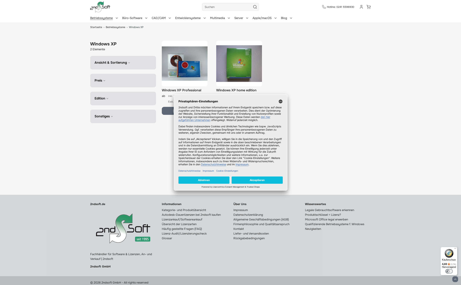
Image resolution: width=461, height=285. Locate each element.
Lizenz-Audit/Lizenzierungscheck (184, 233)
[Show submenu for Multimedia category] (229, 18)
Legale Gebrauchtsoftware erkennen (329, 210)
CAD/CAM (159, 18)
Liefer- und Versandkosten (251, 233)
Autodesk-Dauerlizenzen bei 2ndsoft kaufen (191, 215)
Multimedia (217, 18)
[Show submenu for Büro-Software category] (146, 18)
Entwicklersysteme (188, 18)
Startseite (96, 27)
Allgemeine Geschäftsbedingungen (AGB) (261, 219)
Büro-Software (132, 18)
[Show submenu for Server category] (247, 18)
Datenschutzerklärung (248, 215)
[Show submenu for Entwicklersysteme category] (204, 18)
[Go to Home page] (100, 6)
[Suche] (255, 7)
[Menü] (455, 249)
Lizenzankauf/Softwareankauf (182, 219)
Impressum (240, 210)
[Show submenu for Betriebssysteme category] (117, 18)
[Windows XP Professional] (185, 63)
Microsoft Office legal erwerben (326, 219)
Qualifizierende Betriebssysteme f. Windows (334, 224)
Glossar (167, 238)
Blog (284, 18)
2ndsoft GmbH (100, 266)
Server (238, 18)
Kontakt (238, 229)
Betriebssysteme (101, 18)
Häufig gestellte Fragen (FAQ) (182, 229)
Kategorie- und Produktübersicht (184, 210)
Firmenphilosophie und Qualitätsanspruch (261, 224)
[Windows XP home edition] (239, 63)
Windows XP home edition (236, 90)
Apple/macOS (262, 18)
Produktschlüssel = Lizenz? (323, 215)
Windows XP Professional (181, 90)
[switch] (449, 271)
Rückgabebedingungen (249, 238)
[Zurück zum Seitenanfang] (455, 279)
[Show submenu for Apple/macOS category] (275, 18)
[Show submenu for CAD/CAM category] (170, 18)
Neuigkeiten (313, 229)
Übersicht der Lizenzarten (179, 224)
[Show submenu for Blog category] (291, 18)
